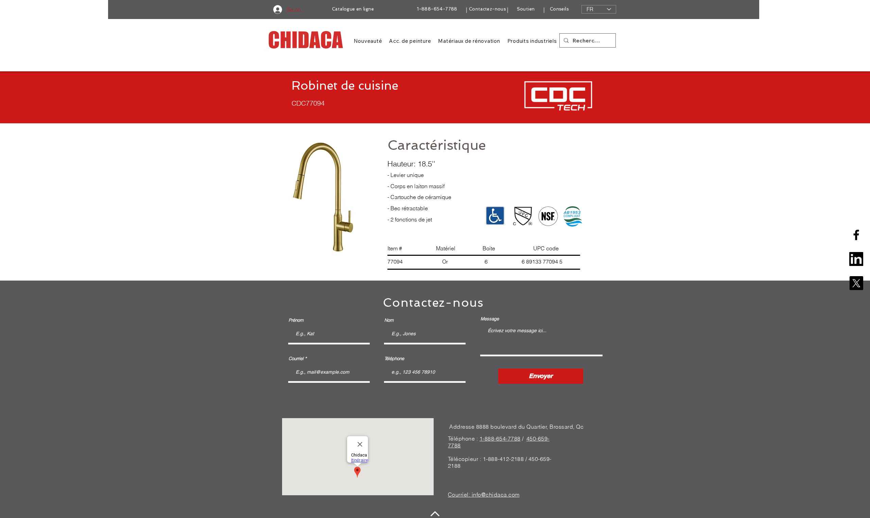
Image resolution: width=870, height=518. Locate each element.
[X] (856, 283)
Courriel (296, 358)
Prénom (296, 320)
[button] (322, 198)
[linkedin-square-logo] (856, 259)
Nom (389, 320)
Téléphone (394, 358)
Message (490, 319)
